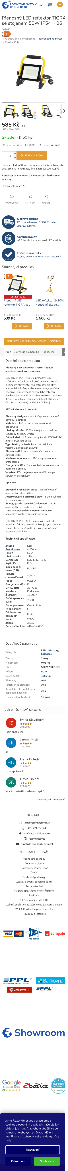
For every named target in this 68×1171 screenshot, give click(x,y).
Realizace (34, 895)
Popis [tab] (8, 352)
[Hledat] (40, 4)
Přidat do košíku (34, 155)
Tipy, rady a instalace (34, 914)
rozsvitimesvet (37, 838)
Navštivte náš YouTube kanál (37, 844)
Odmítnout (18, 1161)
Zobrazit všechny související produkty (34, 341)
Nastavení (32, 1150)
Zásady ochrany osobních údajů (34, 881)
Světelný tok (12, 549)
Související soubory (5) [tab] (26, 352)
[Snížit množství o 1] (15, 158)
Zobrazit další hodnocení (50, 799)
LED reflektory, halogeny (50, 652)
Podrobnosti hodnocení (50, 38)
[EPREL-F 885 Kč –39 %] (18, 284)
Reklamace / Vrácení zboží (34, 868)
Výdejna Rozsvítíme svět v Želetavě (34, 891)
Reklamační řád (34, 886)
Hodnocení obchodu (34, 859)
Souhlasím (47, 1161)
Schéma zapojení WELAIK (34, 900)
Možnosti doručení (49, 145)
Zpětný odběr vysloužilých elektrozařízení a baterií (34, 904)
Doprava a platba (34, 863)
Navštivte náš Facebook (36, 833)
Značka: (12, 42)
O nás (34, 872)
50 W (44, 671)
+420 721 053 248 (36, 828)
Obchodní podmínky (34, 877)
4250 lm (46, 676)
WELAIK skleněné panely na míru (34, 909)
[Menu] (59, 4)
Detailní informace (12, 186)
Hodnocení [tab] (48, 352)
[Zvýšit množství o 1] (15, 153)
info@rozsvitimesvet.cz (37, 823)
